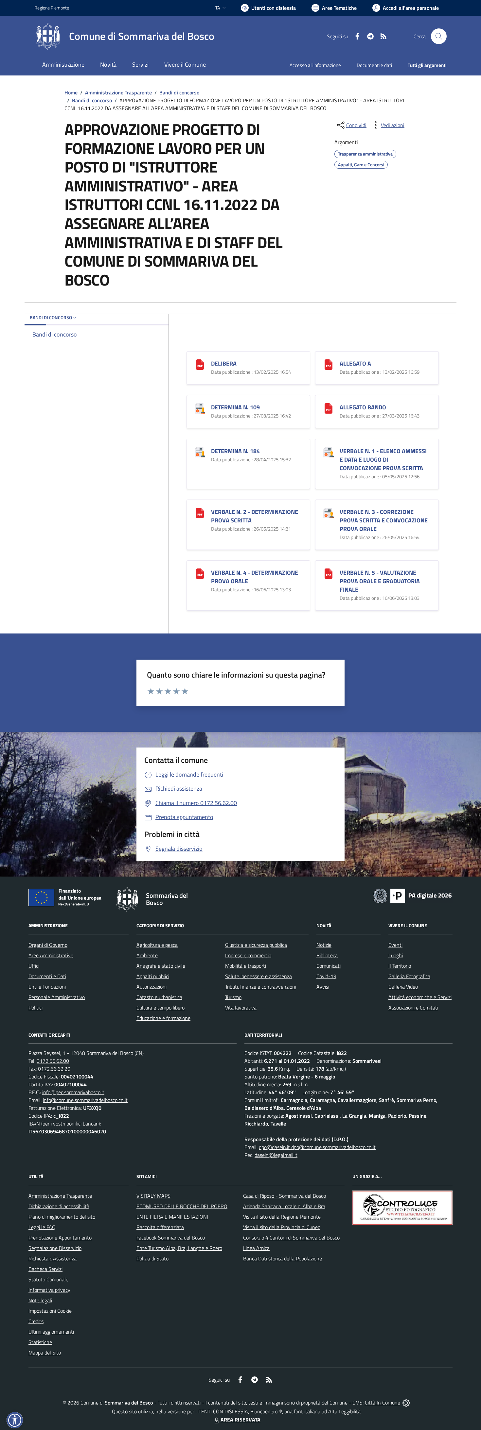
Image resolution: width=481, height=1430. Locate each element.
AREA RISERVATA (240, 1419)
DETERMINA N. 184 (235, 451)
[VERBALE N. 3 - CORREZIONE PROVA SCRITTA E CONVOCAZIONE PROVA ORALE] (328, 512)
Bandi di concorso (179, 92)
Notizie (323, 945)
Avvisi (322, 987)
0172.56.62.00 (53, 1061)
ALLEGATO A (355, 363)
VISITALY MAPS (153, 1196)
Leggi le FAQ (42, 1227)
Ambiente (147, 955)
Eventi (395, 945)
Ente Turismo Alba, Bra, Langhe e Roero (179, 1248)
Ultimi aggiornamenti (51, 1332)
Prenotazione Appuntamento (60, 1237)
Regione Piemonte (51, 7)
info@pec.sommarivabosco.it (73, 1092)
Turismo (233, 997)
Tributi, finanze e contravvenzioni (260, 987)
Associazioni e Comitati (413, 1007)
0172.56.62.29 (54, 1069)
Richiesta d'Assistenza (52, 1258)
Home (71, 92)
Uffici (33, 966)
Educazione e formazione (163, 1018)
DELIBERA (224, 363)
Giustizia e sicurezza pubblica (256, 945)
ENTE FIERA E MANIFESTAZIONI (172, 1217)
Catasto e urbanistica (159, 997)
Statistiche (40, 1342)
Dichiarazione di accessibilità (58, 1206)
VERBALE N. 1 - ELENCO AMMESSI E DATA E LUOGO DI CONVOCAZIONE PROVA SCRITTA (383, 459)
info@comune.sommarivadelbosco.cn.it (85, 1100)
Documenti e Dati (47, 976)
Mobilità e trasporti (245, 966)
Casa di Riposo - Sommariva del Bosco (284, 1196)
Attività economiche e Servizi (420, 997)
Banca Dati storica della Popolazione (282, 1258)
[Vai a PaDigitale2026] (413, 895)
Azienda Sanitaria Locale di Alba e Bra (284, 1206)
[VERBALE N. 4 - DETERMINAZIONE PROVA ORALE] (200, 573)
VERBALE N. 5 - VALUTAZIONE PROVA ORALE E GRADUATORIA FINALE (380, 581)
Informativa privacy (49, 1290)
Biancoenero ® (266, 1411)
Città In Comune (382, 1402)
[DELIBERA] (200, 364)
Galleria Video (403, 987)
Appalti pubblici (152, 976)
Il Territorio (399, 966)
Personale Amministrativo (56, 997)
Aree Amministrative (50, 955)
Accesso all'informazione (315, 65)
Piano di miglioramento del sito (61, 1217)
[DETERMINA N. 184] (200, 451)
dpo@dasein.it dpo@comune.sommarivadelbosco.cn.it (317, 1147)
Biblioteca (327, 955)
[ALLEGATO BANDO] (328, 407)
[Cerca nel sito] (439, 36)
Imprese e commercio (248, 955)
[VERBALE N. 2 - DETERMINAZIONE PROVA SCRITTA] (200, 512)
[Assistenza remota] (406, 1402)
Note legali (40, 1300)
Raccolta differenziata (160, 1227)
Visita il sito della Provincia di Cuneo (281, 1227)
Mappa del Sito (44, 1352)
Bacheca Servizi (45, 1269)
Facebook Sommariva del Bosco (170, 1237)
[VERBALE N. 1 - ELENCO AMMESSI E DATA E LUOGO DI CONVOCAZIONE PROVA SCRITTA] (328, 451)
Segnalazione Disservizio (54, 1248)
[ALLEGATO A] (328, 364)
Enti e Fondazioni (47, 987)
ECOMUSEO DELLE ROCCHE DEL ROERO (181, 1206)
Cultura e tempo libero (160, 1007)
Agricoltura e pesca (157, 945)
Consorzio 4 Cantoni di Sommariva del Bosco (291, 1237)
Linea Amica (256, 1248)
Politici (35, 1007)
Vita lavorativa (241, 1007)
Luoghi (395, 955)
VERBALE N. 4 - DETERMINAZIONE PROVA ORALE (254, 576)
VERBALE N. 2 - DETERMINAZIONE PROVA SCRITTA (254, 516)
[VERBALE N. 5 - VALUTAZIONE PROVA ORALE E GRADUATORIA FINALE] (328, 573)
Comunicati (328, 966)
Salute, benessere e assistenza (258, 976)
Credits (36, 1321)
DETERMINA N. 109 (235, 407)
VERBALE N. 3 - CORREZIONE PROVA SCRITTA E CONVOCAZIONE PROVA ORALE (384, 520)
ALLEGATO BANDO (363, 407)
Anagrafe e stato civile (160, 966)
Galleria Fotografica (409, 976)
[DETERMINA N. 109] (200, 407)
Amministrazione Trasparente (118, 92)
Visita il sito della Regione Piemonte (282, 1217)
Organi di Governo (47, 945)
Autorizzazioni (151, 987)
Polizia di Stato (152, 1258)
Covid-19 (326, 976)
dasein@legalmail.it (276, 1155)
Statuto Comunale (48, 1279)
